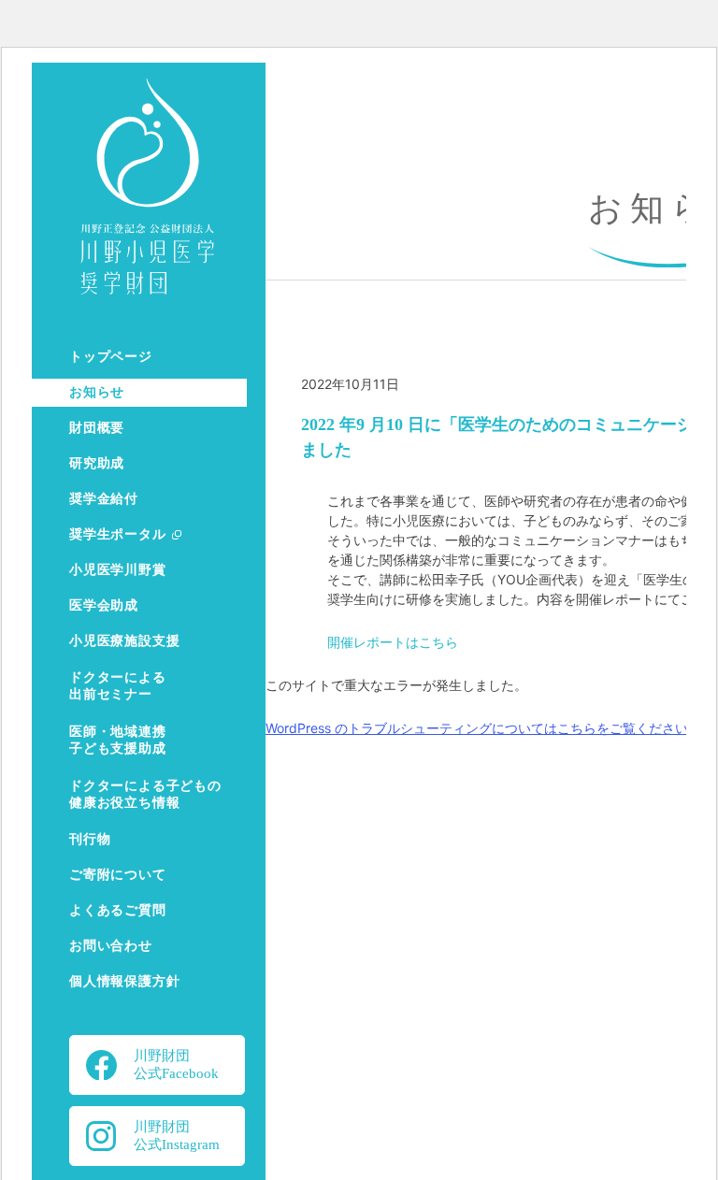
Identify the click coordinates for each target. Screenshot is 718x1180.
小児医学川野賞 (117, 570)
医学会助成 (103, 605)
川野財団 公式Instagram (177, 1135)
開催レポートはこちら (392, 642)
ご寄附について (117, 875)
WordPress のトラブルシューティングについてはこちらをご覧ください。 (483, 728)
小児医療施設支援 (124, 641)
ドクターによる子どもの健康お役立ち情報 (145, 794)
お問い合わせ (110, 946)
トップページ (110, 357)
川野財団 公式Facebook (176, 1064)
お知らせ (96, 392)
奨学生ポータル (117, 534)
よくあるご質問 (117, 910)
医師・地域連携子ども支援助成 (117, 740)
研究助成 (96, 463)
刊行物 (89, 839)
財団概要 (96, 428)
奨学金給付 (103, 499)
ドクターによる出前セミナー (117, 685)
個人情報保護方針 (124, 981)
